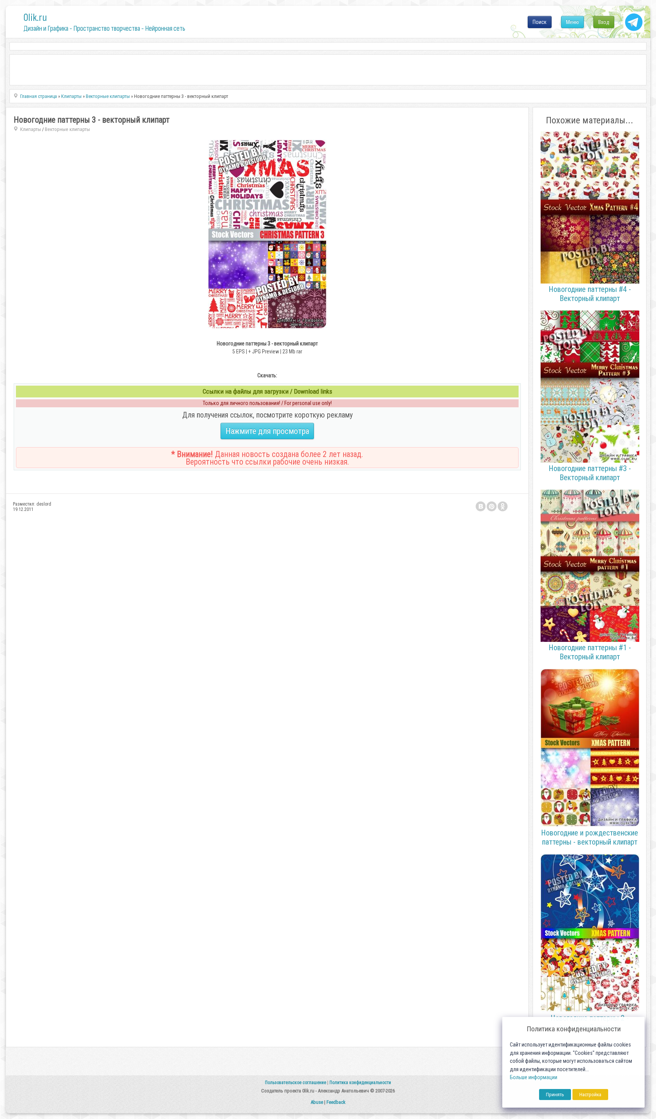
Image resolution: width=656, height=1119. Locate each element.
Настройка (590, 1094)
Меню (572, 22)
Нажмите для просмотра (267, 431)
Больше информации (533, 1077)
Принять (555, 1094)
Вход (603, 22)
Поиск (540, 22)
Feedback (335, 1102)
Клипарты (30, 129)
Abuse (317, 1102)
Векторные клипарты (67, 129)
